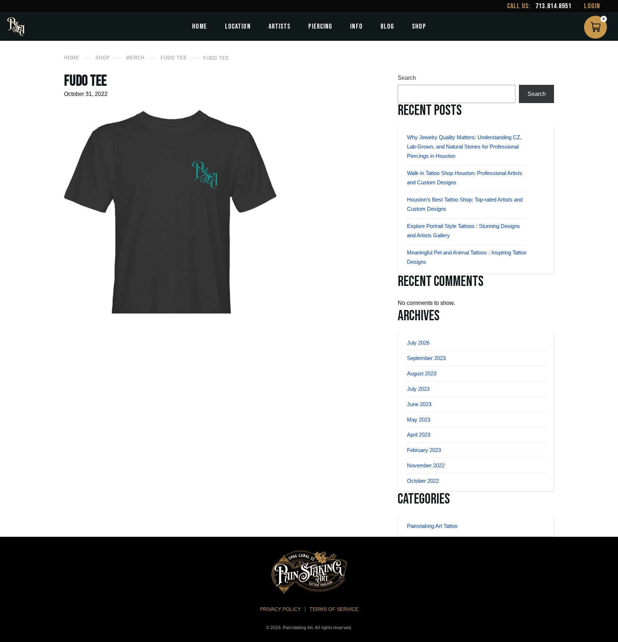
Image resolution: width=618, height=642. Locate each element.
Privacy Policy (280, 609)
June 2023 (419, 404)
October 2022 (423, 481)
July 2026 (418, 343)
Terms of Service (333, 609)
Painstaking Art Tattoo (432, 526)
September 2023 (426, 358)
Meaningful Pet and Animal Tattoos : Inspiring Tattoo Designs (466, 257)
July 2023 (418, 389)
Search (407, 78)
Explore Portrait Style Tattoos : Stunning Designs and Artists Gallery (463, 230)
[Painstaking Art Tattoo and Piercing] (16, 26)
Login (592, 6)
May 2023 (418, 420)
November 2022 (426, 465)
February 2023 (424, 450)
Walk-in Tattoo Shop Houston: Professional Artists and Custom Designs (464, 177)
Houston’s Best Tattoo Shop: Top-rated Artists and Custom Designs (465, 204)
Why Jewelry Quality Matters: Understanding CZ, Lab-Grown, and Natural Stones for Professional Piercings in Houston (464, 146)
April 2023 (418, 435)
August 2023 (421, 373)
